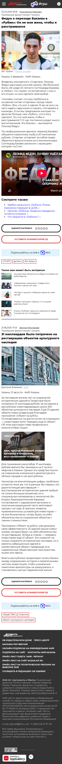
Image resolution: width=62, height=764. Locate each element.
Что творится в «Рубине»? (23, 216)
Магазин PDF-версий (15, 644)
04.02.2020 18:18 (9, 12)
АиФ (26, 387)
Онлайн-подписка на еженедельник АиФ (28, 648)
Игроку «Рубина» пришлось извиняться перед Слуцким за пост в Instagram (35, 312)
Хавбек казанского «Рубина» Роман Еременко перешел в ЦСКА (27, 206)
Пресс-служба (23, 71)
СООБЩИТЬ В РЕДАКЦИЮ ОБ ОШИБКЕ (23, 671)
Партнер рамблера (27, 750)
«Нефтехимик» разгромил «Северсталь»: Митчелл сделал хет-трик (32, 284)
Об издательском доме (17, 640)
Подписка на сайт (13, 652)
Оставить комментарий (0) (31, 239)
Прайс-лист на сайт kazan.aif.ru (22, 660)
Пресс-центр (41, 640)
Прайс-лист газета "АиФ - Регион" (22, 656)
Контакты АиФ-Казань (41, 652)
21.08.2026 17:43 (9, 327)
